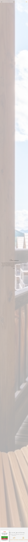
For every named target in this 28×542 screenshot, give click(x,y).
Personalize (4, 540)
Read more (14, 268)
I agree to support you (4, 537)
